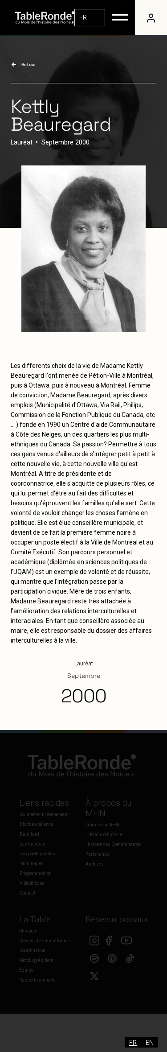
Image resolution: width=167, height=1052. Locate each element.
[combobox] (89, 17)
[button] (120, 17)
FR (83, 17)
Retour (28, 64)
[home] (42, 17)
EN (150, 1042)
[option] (149, 1042)
